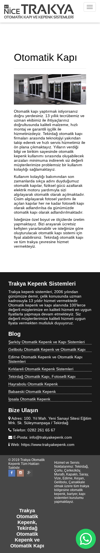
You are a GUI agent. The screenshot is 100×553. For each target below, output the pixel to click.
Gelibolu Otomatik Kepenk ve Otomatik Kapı (47, 349)
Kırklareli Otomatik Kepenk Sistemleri (40, 369)
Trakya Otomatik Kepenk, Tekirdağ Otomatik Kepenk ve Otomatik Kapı (27, 528)
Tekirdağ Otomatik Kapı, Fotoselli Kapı (42, 376)
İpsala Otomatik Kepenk (29, 399)
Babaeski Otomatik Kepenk (32, 391)
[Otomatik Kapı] (50, 89)
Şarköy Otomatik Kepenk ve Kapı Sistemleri (46, 342)
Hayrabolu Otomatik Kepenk (33, 384)
